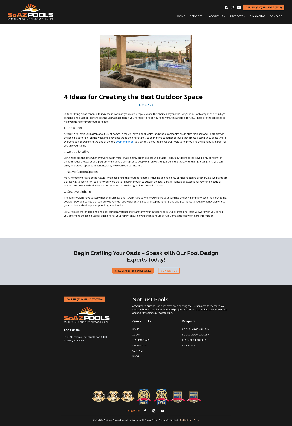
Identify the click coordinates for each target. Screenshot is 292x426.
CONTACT (138, 351)
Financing (257, 16)
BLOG (135, 356)
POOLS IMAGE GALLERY (195, 329)
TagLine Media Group (189, 420)
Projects (236, 16)
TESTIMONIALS (141, 340)
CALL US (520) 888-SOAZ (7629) (264, 7)
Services (196, 16)
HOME (135, 329)
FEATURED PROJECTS (194, 340)
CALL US (84, 299)
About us (216, 16)
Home (181, 16)
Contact (276, 16)
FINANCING (188, 345)
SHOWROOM (139, 345)
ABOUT (136, 334)
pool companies (125, 141)
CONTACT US (169, 270)
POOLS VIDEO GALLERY (195, 334)
